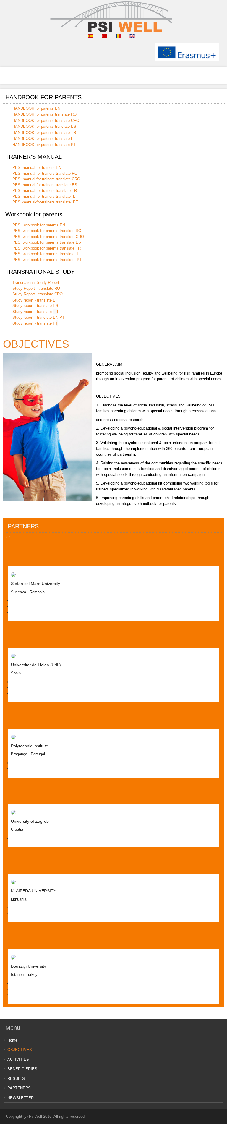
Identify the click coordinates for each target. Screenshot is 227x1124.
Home (12, 1040)
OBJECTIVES (36, 344)
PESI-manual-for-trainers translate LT (44, 196)
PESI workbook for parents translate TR (46, 248)
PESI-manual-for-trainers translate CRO (46, 179)
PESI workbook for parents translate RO (46, 231)
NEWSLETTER (20, 1098)
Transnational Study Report (35, 282)
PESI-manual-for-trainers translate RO (44, 173)
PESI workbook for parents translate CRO (48, 236)
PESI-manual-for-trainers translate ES (44, 185)
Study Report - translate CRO (37, 294)
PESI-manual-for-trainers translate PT (45, 202)
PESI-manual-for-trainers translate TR (44, 190)
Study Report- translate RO (36, 288)
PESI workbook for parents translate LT (46, 254)
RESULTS (16, 1078)
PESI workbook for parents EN (38, 225)
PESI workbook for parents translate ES (46, 242)
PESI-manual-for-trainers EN (36, 167)
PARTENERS (19, 1088)
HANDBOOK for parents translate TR (44, 132)
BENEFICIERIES (22, 1069)
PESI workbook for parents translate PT (47, 259)
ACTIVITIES (18, 1059)
